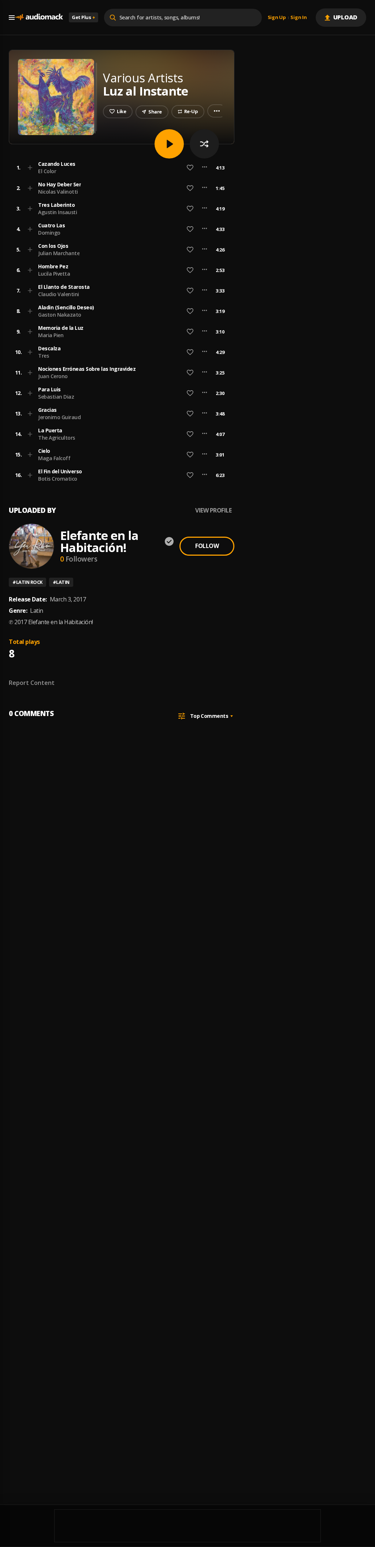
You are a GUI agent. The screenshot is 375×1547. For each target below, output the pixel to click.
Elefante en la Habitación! (99, 541)
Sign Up (277, 17)
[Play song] (169, 144)
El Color (47, 171)
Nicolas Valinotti (58, 191)
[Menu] (12, 17)
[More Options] (204, 167)
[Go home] (39, 17)
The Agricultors (56, 437)
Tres (43, 355)
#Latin (61, 582)
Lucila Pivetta (54, 273)
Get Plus (83, 17)
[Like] (190, 168)
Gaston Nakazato (59, 314)
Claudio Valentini (58, 294)
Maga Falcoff (54, 458)
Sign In (298, 17)
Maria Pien (50, 335)
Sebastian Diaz (56, 396)
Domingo (49, 232)
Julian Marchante (58, 253)
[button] (119, 167)
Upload (345, 17)
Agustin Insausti (57, 212)
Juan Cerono (53, 376)
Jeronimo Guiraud (59, 417)
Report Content (32, 683)
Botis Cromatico (57, 478)
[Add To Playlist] (30, 167)
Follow (207, 546)
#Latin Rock (27, 582)
